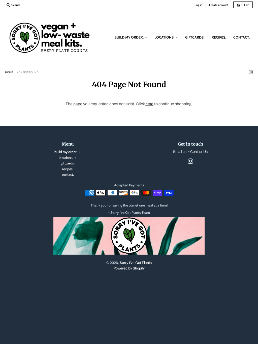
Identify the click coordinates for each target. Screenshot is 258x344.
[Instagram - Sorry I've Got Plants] (250, 72)
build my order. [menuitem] (129, 37)
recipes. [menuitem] (219, 37)
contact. (68, 174)
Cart (245, 5)
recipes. (67, 169)
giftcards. (68, 163)
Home (9, 72)
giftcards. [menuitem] (194, 37)
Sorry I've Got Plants (136, 263)
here (149, 104)
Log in (199, 5)
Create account (218, 5)
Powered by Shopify (129, 268)
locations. (66, 157)
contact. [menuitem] (241, 37)
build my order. (65, 152)
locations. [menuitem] (164, 37)
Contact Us (199, 152)
